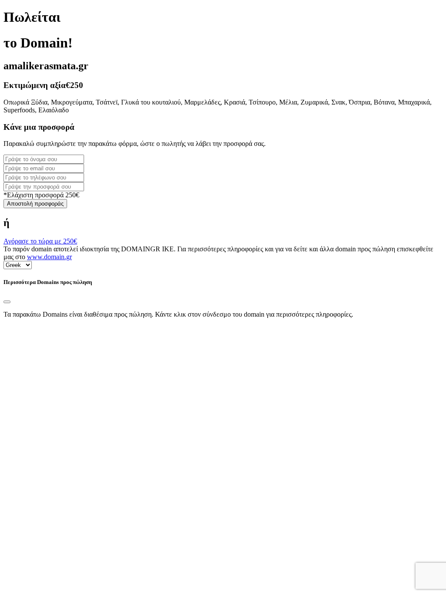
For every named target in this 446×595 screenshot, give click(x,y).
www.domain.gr (49, 256)
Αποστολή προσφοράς (35, 203)
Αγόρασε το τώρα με (40, 241)
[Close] (6, 302)
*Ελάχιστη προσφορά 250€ (41, 195)
